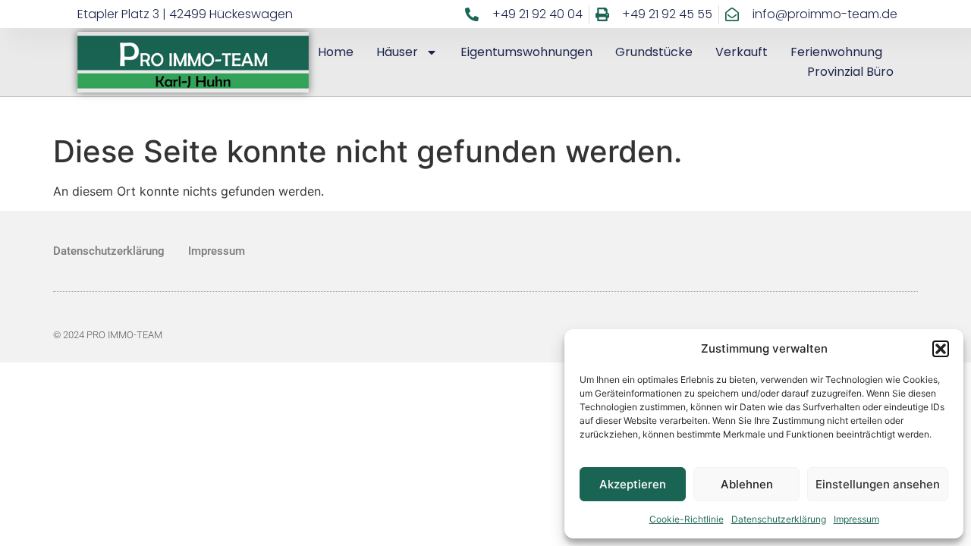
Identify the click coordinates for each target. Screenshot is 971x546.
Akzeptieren (632, 484)
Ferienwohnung (836, 52)
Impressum (856, 519)
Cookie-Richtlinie (686, 519)
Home (336, 52)
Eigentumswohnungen (526, 52)
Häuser (397, 52)
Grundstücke (654, 52)
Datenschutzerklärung (778, 519)
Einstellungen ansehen (877, 484)
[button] (940, 348)
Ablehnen (747, 484)
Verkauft (741, 52)
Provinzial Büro (850, 71)
